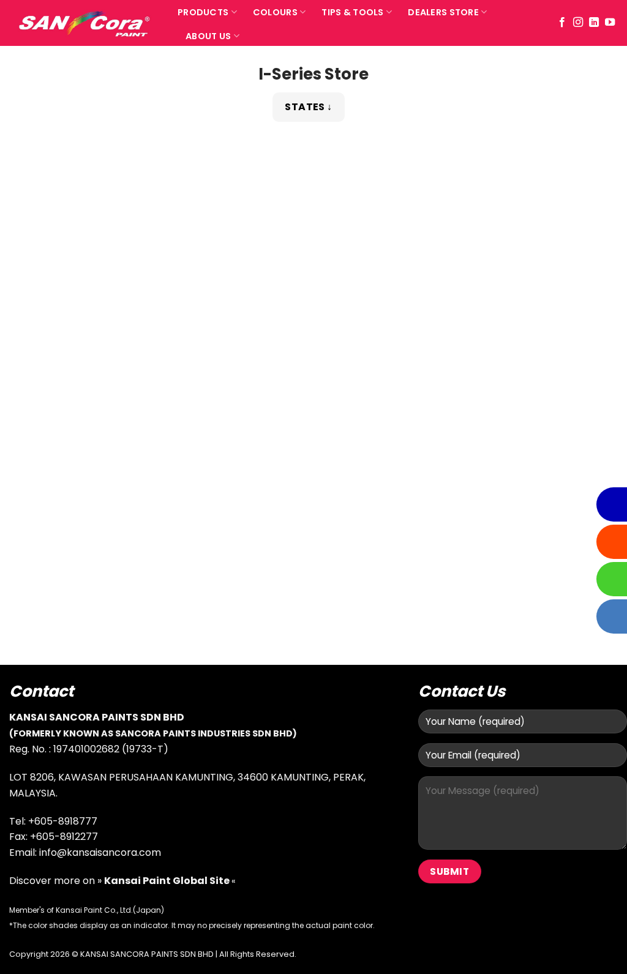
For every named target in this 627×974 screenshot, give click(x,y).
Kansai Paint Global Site (167, 881)
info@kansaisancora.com (100, 852)
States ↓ (308, 107)
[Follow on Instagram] (578, 22)
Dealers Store (443, 12)
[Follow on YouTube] (610, 22)
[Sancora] (84, 23)
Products (203, 12)
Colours (275, 12)
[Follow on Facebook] (562, 22)
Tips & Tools (352, 12)
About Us (208, 36)
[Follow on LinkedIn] (594, 22)
